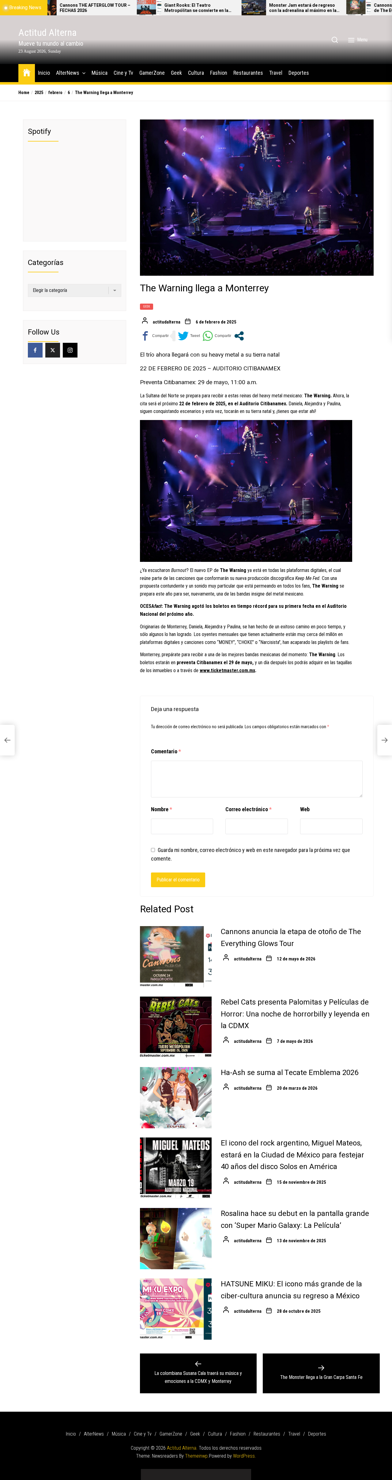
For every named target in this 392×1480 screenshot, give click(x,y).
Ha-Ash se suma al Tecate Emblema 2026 (289, 1072)
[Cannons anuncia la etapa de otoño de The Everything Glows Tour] (306, 7)
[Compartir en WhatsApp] (216, 336)
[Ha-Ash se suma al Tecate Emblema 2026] (176, 1097)
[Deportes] (242, 1472)
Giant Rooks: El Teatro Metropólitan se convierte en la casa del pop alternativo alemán (145, 8)
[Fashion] (214, 1472)
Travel (275, 73)
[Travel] (232, 1472)
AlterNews (67, 73)
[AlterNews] (159, 1472)
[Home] (26, 72)
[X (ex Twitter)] (52, 350)
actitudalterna (166, 322)
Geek (176, 73)
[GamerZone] (186, 1472)
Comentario (166, 751)
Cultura (196, 73)
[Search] (334, 40)
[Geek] (196, 1472)
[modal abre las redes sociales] (239, 336)
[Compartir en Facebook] (154, 336)
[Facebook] (35, 350)
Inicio (44, 73)
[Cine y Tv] (177, 1472)
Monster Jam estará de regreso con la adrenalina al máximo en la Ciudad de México (251, 8)
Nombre (161, 809)
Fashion (218, 73)
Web (305, 809)
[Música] (168, 1472)
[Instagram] (70, 350)
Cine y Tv (123, 73)
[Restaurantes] (223, 1472)
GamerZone (152, 73)
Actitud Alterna (47, 32)
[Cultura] (205, 1472)
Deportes (298, 73)
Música (99, 73)
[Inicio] (150, 1472)
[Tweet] (189, 336)
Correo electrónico (248, 809)
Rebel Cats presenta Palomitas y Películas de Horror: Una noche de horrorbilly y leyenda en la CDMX (295, 1014)
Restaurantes (248, 73)
